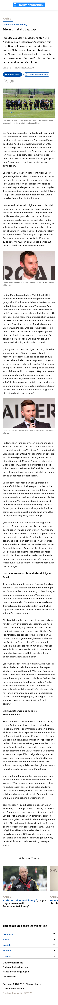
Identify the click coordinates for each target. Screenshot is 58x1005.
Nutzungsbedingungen (16, 971)
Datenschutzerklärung (15, 967)
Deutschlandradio (13, 962)
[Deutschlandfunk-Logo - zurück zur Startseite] (29, 5)
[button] (4, 5)
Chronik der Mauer (13, 988)
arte (39, 984)
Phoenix (31, 984)
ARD (16, 984)
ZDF (22, 984)
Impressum (9, 976)
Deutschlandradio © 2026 (17, 993)
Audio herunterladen (38, 74)
